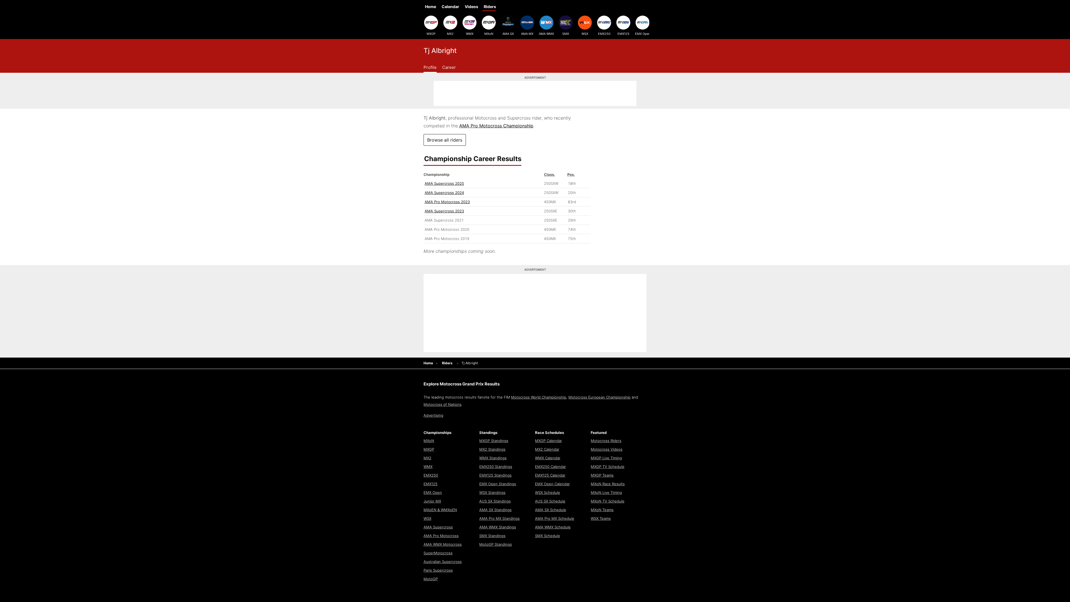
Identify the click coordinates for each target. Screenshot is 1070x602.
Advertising (433, 415)
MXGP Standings (493, 440)
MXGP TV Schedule (607, 466)
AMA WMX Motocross (443, 544)
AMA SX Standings (495, 510)
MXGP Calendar (548, 440)
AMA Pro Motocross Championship (496, 125)
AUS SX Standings (495, 501)
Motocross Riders (606, 440)
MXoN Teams (602, 510)
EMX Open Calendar (552, 484)
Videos (471, 6)
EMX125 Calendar (550, 475)
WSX (585, 34)
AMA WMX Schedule (553, 527)
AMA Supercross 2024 (444, 192)
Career (449, 67)
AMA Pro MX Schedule (554, 518)
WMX (469, 34)
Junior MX (432, 501)
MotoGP (431, 579)
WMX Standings (493, 458)
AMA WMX (546, 34)
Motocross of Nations (442, 404)
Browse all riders (444, 140)
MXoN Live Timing (606, 492)
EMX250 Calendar (550, 466)
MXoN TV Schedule (607, 501)
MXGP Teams (602, 475)
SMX (565, 34)
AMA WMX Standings (497, 527)
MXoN (488, 34)
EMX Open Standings (497, 484)
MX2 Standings (492, 449)
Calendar (450, 6)
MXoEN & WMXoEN (440, 510)
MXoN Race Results (608, 484)
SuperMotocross (438, 553)
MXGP (431, 34)
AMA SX (508, 34)
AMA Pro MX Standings (499, 518)
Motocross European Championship (599, 397)
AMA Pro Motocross (441, 535)
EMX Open (642, 34)
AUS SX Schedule (550, 501)
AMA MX (527, 34)
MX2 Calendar (547, 449)
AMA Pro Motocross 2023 (447, 202)
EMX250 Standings (495, 466)
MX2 (450, 34)
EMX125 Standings (495, 475)
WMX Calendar (547, 458)
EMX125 (623, 34)
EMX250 (604, 34)
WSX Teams (601, 518)
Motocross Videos (606, 449)
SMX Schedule (547, 535)
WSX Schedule (547, 492)
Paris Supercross (438, 570)
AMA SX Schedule (550, 510)
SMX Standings (492, 535)
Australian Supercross (443, 561)
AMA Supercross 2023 (444, 211)
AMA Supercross (438, 527)
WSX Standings (492, 492)
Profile (430, 67)
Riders (490, 6)
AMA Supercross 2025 (444, 183)
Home (430, 6)
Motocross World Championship (538, 397)
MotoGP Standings (495, 544)
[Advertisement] (535, 93)
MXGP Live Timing (606, 458)
